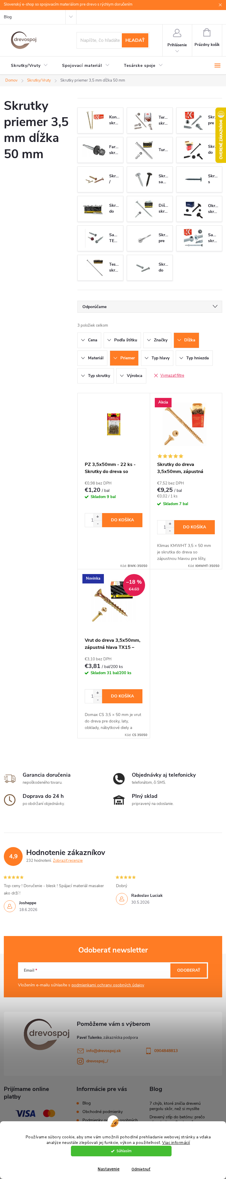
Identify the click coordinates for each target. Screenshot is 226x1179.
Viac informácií (176, 1142)
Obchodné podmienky (102, 1111)
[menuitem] (29, 66)
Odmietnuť (141, 1169)
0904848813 (166, 1051)
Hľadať (135, 40)
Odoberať (188, 970)
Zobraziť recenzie (68, 860)
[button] (98, 516)
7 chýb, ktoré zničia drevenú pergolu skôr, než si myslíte (175, 1106)
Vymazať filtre (172, 375)
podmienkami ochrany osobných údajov (108, 985)
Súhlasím (124, 1151)
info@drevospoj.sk (103, 1051)
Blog (8, 17)
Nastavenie (108, 1169)
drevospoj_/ (97, 1061)
